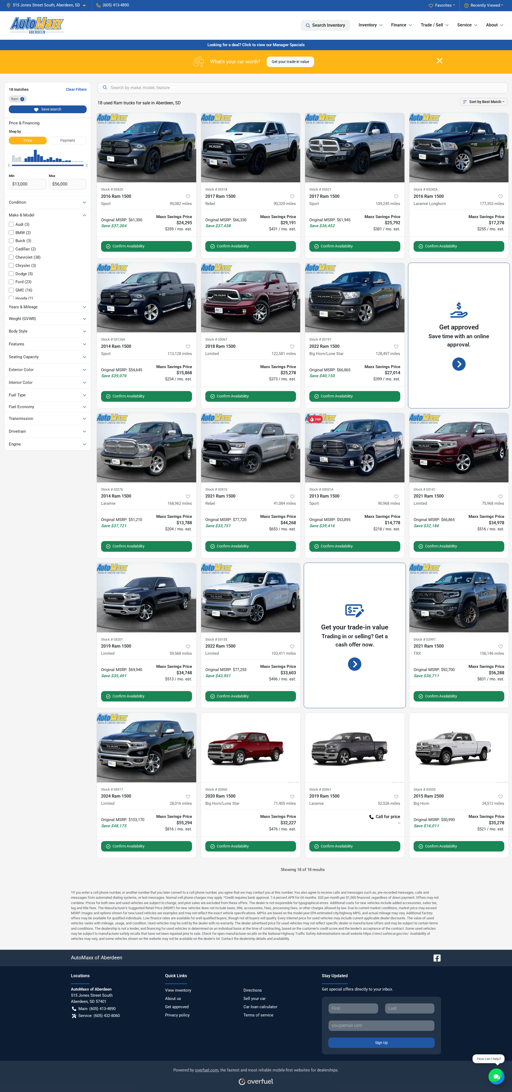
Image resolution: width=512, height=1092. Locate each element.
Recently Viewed (485, 5)
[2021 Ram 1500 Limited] (459, 448)
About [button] (492, 24)
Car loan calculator (260, 1006)
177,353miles (492, 203)
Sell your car (254, 998)
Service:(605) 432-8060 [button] (99, 1015)
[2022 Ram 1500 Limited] (251, 598)
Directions (252, 990)
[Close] (439, 61)
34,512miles (493, 803)
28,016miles (181, 803)
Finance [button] (398, 24)
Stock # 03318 (216, 189)
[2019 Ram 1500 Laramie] (355, 747)
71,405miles (285, 803)
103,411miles (283, 653)
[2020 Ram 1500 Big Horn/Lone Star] (251, 747)
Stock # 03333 (424, 789)
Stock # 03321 (320, 189)
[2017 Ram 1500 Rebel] (251, 148)
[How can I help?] (497, 1077)
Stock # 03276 (112, 489)
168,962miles (179, 503)
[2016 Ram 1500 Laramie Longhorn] (459, 148)
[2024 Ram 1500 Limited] (146, 747)
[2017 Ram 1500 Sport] (355, 148)
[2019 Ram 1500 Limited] (146, 598)
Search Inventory (328, 25)
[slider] (9, 165)
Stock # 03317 (112, 789)
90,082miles (181, 203)
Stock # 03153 (216, 639)
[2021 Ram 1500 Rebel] (251, 448)
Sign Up (381, 1042)
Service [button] (464, 24)
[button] (48, 5)
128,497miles (388, 353)
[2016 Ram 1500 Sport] (146, 148)
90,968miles (389, 503)
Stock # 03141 (424, 489)
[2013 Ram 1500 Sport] (355, 448)
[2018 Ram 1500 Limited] (251, 298)
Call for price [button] (388, 816)
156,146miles (492, 653)
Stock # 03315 (216, 489)
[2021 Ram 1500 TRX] (459, 598)
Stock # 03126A (113, 339)
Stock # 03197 (320, 339)
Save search (51, 109)
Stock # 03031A (321, 489)
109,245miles (388, 203)
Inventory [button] (368, 24)
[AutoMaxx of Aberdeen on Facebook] (435, 958)
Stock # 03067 (216, 339)
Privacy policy (177, 1015)
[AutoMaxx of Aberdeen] (37, 25)
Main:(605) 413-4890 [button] (96, 1008)
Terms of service (258, 1015)
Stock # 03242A (426, 189)
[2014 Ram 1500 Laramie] (146, 448)
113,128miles (179, 353)
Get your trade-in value (290, 62)
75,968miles (493, 503)
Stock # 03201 (112, 639)
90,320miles (285, 203)
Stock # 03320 (112, 189)
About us (173, 998)
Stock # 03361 (320, 789)
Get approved (177, 1006)
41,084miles (285, 503)
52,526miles (389, 803)
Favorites (443, 5)
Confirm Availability (129, 246)
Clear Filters (76, 89)
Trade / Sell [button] (432, 24)
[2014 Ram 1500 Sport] (146, 298)
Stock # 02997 (424, 639)
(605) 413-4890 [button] (116, 5)
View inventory (178, 990)
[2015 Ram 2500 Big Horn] (459, 747)
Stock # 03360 (216, 789)
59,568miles (181, 653)
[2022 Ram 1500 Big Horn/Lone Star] (355, 298)
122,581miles (283, 353)
